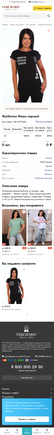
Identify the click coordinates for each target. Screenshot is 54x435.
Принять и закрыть (27, 419)
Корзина (47, 433)
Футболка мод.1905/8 (10, 254)
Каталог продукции (17, 24)
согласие (27, 408)
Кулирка (48, 170)
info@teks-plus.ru (38, 2)
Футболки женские (44, 24)
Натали (49, 158)
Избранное (37, 433)
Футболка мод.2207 (35, 254)
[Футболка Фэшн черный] (14, 285)
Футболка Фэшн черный (11, 309)
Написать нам (27, 377)
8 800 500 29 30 (18, 2)
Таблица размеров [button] (43, 122)
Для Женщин (30, 24)
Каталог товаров (44, 8)
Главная (7, 433)
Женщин (48, 174)
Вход (17, 433)
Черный (48, 166)
